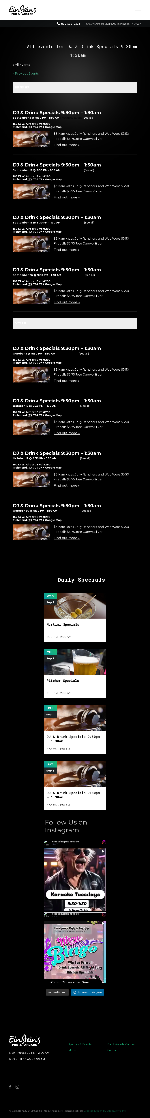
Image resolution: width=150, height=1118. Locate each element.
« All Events (21, 65)
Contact (112, 1050)
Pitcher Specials (63, 680)
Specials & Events (79, 1044)
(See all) (88, 117)
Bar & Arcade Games (121, 1044)
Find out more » (67, 145)
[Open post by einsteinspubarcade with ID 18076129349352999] (75, 879)
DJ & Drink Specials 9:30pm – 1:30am (57, 112)
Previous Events (26, 73)
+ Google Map (52, 127)
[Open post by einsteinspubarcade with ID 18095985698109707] (75, 952)
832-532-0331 (70, 23)
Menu (72, 1050)
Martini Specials (63, 624)
